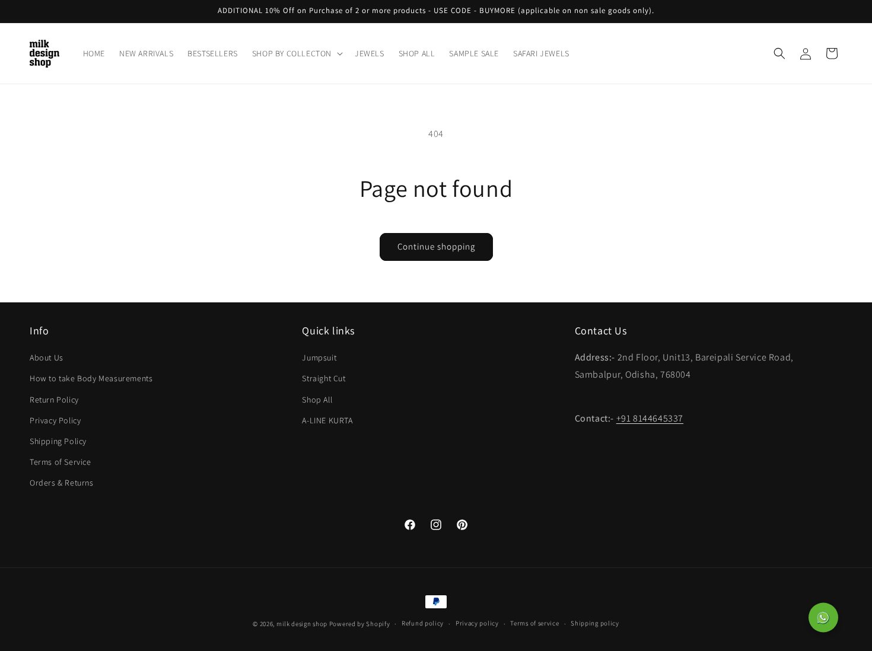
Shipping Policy (58, 441)
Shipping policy (595, 623)
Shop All (317, 399)
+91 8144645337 (649, 418)
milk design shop (301, 624)
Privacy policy (477, 623)
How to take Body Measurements (91, 378)
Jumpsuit (319, 357)
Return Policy (54, 399)
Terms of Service (60, 462)
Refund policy (423, 623)
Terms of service (534, 623)
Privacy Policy (55, 420)
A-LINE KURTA (327, 420)
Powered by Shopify (359, 624)
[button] (296, 53)
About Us (46, 357)
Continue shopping (436, 246)
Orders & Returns (62, 482)
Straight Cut (323, 378)
